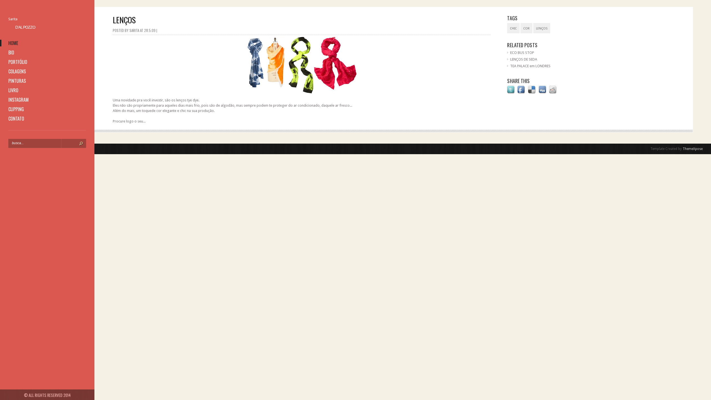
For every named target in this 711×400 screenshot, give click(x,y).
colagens (17, 71)
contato (16, 118)
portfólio (17, 62)
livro (13, 90)
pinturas (17, 81)
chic (513, 28)
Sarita (12, 19)
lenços (541, 28)
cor (526, 28)
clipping (16, 109)
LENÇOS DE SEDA (523, 59)
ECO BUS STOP (522, 53)
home (13, 43)
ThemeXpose (693, 149)
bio (11, 52)
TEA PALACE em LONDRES (530, 66)
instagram (18, 99)
